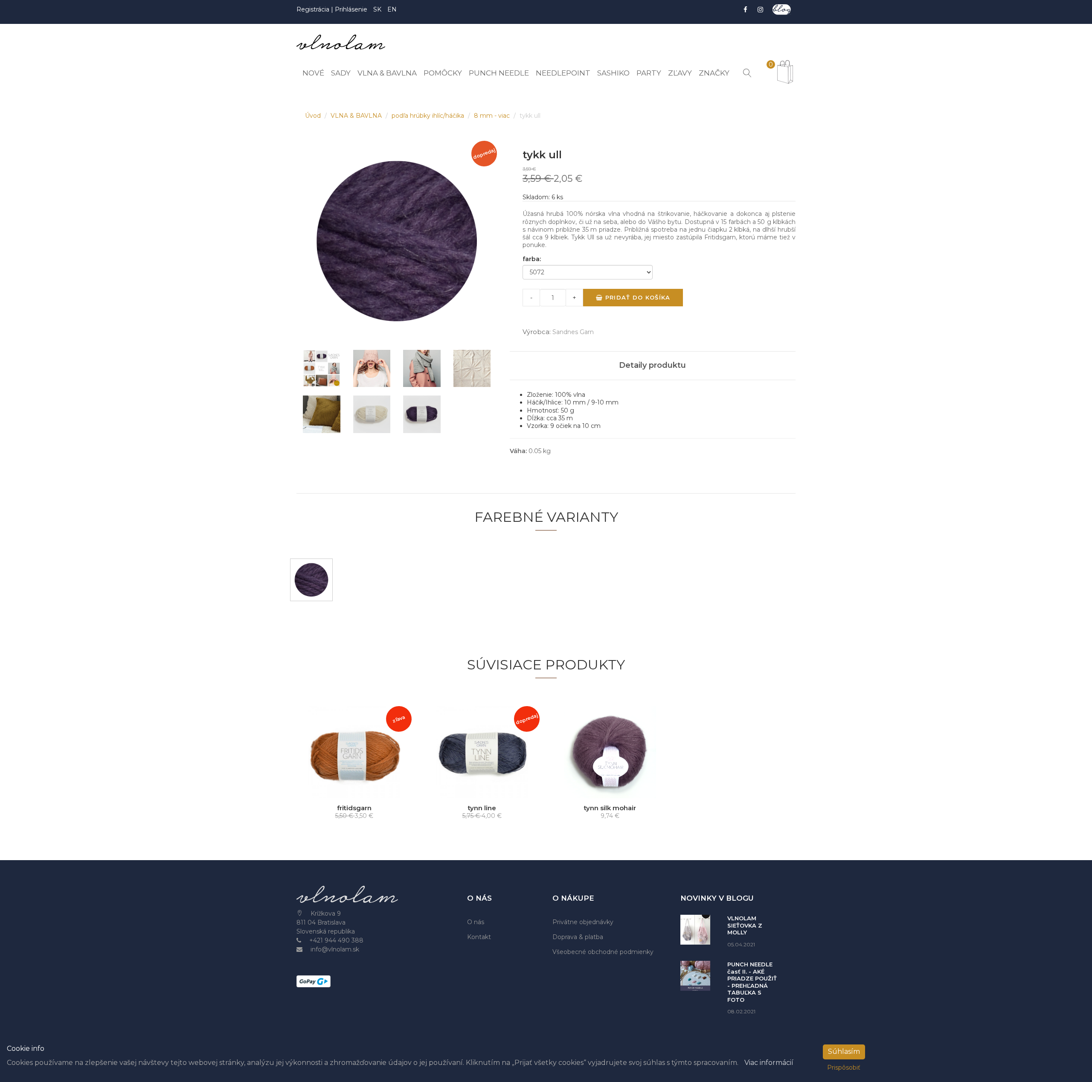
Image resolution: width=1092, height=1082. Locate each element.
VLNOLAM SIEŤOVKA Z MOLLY (744, 925)
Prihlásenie (351, 9)
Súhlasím (844, 1051)
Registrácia (313, 9)
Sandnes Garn (573, 332)
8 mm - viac (492, 115)
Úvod (313, 115)
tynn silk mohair (610, 808)
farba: (532, 259)
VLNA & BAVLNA (357, 115)
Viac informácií (768, 1063)
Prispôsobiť (843, 1067)
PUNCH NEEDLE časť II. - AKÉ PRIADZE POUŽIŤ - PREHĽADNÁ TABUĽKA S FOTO (752, 982)
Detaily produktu (652, 365)
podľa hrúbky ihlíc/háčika (429, 115)
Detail (357, 790)
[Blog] (781, 9)
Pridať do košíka (636, 297)
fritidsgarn (354, 808)
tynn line (482, 808)
